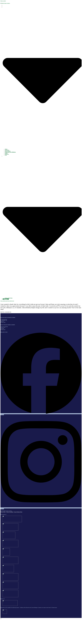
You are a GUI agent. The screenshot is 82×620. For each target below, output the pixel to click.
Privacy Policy (3, 511)
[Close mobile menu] (0, 618)
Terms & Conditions (9, 511)
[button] (7, 300)
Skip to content (3, 0)
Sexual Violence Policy (18, 511)
